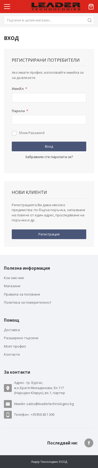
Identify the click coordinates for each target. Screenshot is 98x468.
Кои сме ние (14, 277)
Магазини (12, 286)
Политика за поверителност (27, 302)
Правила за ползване (22, 294)
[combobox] (49, 20)
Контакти (12, 354)
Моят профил (15, 346)
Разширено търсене (21, 338)
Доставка (12, 329)
